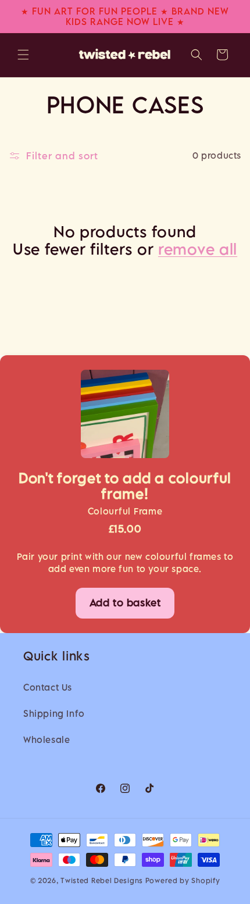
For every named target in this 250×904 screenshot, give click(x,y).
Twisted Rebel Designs (101, 880)
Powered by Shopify (182, 880)
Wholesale (46, 739)
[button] (23, 54)
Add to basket (125, 602)
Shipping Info (54, 713)
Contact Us (47, 687)
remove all (197, 249)
